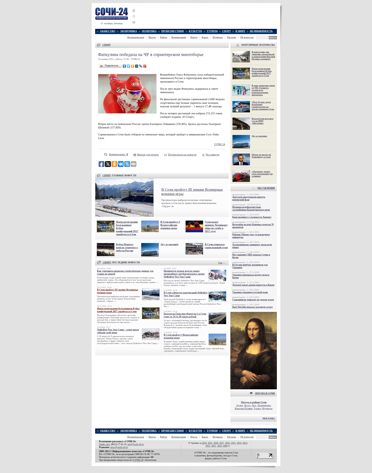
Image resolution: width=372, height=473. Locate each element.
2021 (210, 443)
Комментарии (178, 37)
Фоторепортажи (135, 37)
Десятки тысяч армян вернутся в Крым (253, 285)
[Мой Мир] (137, 66)
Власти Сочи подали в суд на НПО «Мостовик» (262, 120)
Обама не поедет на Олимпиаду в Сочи (261, 155)
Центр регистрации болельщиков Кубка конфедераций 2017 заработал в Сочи (118, 310)
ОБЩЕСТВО (107, 31)
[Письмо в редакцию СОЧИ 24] (133, 23)
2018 (216, 443)
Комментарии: (118, 154)
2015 (233, 443)
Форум (193, 37)
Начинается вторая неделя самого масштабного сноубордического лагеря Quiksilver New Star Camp (184, 274)
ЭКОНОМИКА (128, 31)
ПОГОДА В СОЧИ (265, 393)
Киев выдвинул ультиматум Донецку (251, 217)
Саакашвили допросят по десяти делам (253, 299)
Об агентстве (247, 37)
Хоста (247, 405)
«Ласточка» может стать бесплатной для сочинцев (262, 173)
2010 (219, 446)
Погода (152, 37)
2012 (208, 446)
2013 (245, 443)
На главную (212, 154)
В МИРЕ (240, 31)
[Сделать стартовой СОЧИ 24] (133, 14)
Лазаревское (264, 405)
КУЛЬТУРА (195, 31)
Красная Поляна (243, 408)
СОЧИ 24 (219, 144)
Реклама (231, 37)
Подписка (218, 37)
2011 (213, 446)
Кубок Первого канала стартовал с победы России (127, 247)
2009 (225, 446)
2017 (221, 443)
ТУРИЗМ (212, 31)
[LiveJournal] (141, 66)
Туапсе (257, 408)
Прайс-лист (104, 444)
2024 (204, 443)
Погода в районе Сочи (253, 402)
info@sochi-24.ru (135, 444)
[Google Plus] (145, 66)
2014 (239, 443)
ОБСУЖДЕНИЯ (266, 188)
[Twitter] (129, 66)
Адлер (239, 405)
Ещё (220, 262)
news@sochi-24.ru (119, 447)
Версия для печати (148, 154)
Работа (163, 37)
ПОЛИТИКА (149, 31)
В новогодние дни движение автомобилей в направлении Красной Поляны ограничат (263, 55)
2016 (227, 443)
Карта (205, 37)
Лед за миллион (169, 244)
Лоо (254, 405)
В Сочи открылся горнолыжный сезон (216, 246)
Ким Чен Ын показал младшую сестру (252, 307)
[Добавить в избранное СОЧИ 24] (133, 19)
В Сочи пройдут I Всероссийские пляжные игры (170, 225)
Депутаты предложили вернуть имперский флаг (248, 198)
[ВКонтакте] (124, 66)
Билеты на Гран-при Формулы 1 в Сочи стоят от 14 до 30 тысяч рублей (185, 315)
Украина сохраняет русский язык (250, 292)
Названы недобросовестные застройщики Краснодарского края (251, 208)
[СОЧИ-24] (111, 19)
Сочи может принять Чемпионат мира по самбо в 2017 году (216, 226)
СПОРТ (226, 31)
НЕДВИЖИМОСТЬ (261, 31)
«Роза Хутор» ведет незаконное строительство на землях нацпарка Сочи (263, 105)
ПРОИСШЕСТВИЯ (172, 31)
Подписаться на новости (182, 154)
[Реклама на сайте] (253, 388)
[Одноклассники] (133, 66)
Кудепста (267, 408)
